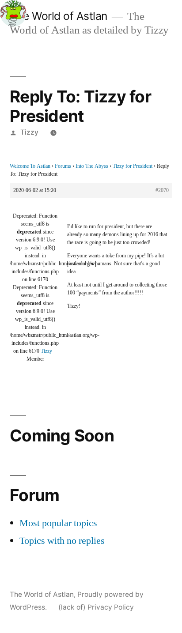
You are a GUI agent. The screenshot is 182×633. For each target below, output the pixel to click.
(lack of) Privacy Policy (96, 607)
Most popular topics (58, 523)
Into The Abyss (92, 166)
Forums (63, 166)
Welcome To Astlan (30, 166)
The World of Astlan (58, 16)
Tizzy (29, 132)
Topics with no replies (62, 541)
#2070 (162, 190)
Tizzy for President (132, 166)
